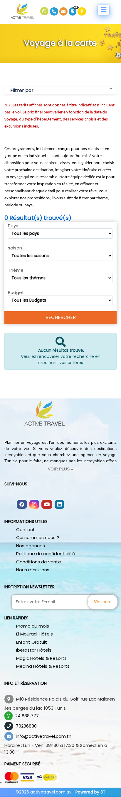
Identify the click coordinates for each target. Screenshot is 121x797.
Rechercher (61, 317)
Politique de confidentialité (45, 553)
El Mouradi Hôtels (34, 634)
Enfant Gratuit (31, 642)
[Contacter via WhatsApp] (45, 11)
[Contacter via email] (64, 11)
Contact (25, 529)
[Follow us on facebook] (22, 505)
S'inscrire (103, 602)
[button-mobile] (103, 10)
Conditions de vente (38, 562)
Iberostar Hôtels (33, 650)
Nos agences (30, 546)
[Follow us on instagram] (34, 505)
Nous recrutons (32, 570)
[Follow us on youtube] (47, 505)
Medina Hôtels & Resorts (43, 666)
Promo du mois (32, 626)
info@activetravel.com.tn (43, 736)
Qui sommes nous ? (37, 537)
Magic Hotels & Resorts (41, 658)
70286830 (26, 726)
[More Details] (82, 11)
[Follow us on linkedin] (59, 505)
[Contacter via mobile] (54, 11)
